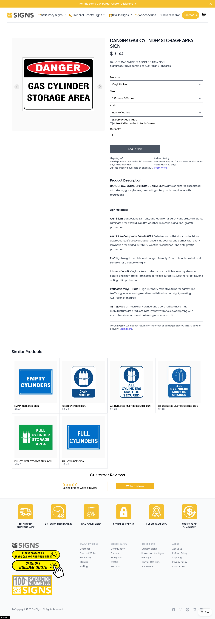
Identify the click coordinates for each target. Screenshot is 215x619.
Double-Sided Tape (125, 119)
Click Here (128, 3)
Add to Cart (135, 149)
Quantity (115, 129)
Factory (115, 553)
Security (115, 566)
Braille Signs (120, 15)
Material (115, 77)
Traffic (114, 562)
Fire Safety (85, 557)
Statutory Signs (52, 15)
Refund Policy (179, 553)
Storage (84, 562)
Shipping (177, 557)
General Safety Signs (87, 15)
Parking (84, 566)
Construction (118, 548)
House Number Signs (152, 553)
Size (112, 91)
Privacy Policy (179, 562)
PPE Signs (146, 557)
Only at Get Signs (151, 562)
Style (113, 105)
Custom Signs (149, 548)
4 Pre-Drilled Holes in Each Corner (134, 123)
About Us (177, 548)
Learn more (160, 167)
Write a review (135, 486)
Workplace (116, 557)
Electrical (85, 548)
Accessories (147, 15)
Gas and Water (88, 553)
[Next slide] (99, 86)
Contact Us (178, 566)
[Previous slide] (16, 86)
